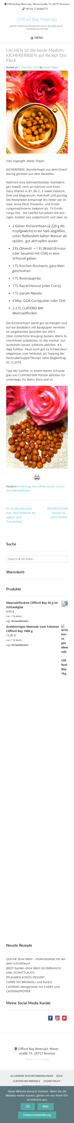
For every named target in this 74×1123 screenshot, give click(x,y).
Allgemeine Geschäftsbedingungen (31, 1075)
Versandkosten (19, 621)
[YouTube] (64, 1018)
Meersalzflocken (21, 490)
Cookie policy (51, 1081)
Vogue (36, 1059)
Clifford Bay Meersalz (37, 19)
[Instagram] (57, 1018)
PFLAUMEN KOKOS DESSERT (25, 977)
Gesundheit (38, 486)
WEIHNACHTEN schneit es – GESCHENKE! (57, 513)
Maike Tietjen (50, 67)
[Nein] (69, 1104)
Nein (46, 1106)
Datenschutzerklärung (37, 1115)
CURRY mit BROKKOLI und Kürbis (29, 982)
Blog (59, 1075)
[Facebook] (50, 1018)
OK (28, 1106)
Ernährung (23, 486)
